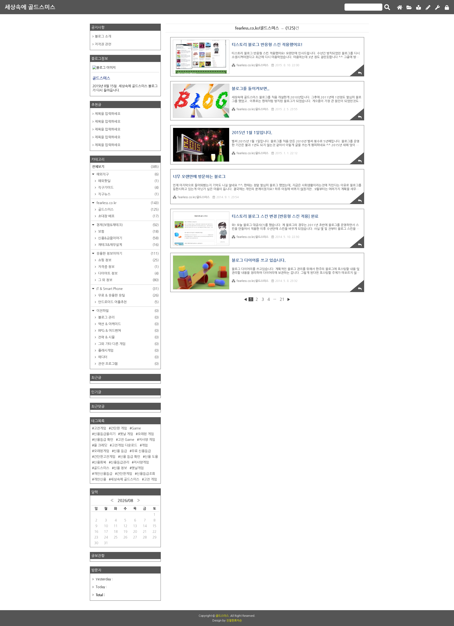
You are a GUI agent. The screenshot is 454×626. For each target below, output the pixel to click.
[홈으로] (399, 8)
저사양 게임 (147, 439)
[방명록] (418, 8)
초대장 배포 (128, 216)
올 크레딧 (100, 445)
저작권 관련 (103, 44)
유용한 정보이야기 (127, 253)
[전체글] (409, 8)
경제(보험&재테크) (127, 225)
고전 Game (126, 439)
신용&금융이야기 (128, 238)
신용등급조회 (146, 473)
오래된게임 (101, 451)
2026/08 (125, 500)
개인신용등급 (103, 473)
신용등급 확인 (103, 439)
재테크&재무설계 (128, 244)
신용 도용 (151, 456)
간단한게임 (124, 473)
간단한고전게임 (104, 456)
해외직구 (127, 174)
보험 (128, 231)
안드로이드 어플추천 (128, 302)
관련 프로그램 (128, 363)
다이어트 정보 (128, 273)
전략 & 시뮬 (128, 337)
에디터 (128, 357)
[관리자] (437, 8)
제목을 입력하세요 (107, 113)
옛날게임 (137, 468)
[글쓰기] (428, 8)
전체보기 (125, 166)
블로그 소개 (103, 36)
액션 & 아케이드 (128, 324)
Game (136, 428)
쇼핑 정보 (128, 260)
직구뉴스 (128, 194)
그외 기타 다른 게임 (128, 344)
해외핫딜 (128, 181)
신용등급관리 (120, 462)
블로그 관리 (128, 317)
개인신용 (100, 479)
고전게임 (100, 428)
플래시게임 (128, 350)
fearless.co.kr (127, 203)
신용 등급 (120, 451)
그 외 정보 (128, 280)
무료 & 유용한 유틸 (128, 295)
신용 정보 (120, 468)
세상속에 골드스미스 (30, 7)
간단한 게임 (119, 428)
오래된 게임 (146, 434)
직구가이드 (128, 187)
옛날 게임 (126, 434)
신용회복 (100, 462)
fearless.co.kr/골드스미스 (252, 65)
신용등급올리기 (104, 434)
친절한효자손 (234, 620)
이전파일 (127, 310)
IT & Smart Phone (127, 288)
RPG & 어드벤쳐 (128, 330)
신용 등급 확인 (130, 456)
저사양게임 (141, 462)
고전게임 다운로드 (124, 445)
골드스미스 (128, 209)
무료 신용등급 (141, 451)
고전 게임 (150, 479)
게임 (145, 445)
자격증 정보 (128, 266)
